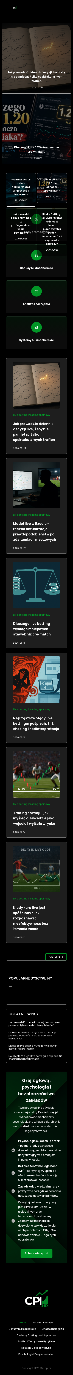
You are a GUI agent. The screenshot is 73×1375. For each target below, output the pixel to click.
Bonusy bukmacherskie (22, 1328)
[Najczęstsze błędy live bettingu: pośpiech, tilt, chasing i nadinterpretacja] (36, 679)
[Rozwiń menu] (11, 987)
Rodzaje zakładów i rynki (36, 1347)
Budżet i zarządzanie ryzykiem (36, 1341)
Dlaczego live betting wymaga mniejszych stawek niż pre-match (32, 629)
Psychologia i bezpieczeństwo (36, 1354)
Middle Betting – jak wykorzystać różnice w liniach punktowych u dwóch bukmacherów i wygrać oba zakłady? (52, 228)
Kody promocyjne (43, 1322)
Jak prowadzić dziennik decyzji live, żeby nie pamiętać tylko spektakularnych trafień (36, 76)
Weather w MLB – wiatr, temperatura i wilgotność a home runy (21, 187)
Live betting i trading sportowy (31, 415)
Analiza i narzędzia (53, 1328)
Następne (54, 956)
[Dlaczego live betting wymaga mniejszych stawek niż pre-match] (36, 585)
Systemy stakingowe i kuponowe (36, 1335)
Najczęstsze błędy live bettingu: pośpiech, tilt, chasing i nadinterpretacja (36, 723)
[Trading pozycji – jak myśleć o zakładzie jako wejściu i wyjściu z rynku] (36, 774)
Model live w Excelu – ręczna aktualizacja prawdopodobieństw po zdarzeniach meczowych (32, 1035)
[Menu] (61, 8)
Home (23, 1322)
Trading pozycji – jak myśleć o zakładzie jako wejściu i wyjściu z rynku (34, 818)
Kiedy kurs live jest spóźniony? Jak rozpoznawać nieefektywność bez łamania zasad (30, 918)
